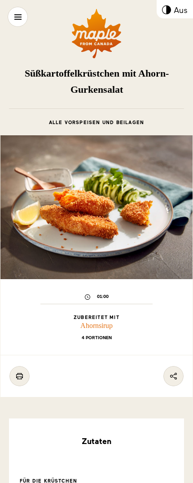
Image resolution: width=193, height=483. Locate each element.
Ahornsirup (96, 325)
